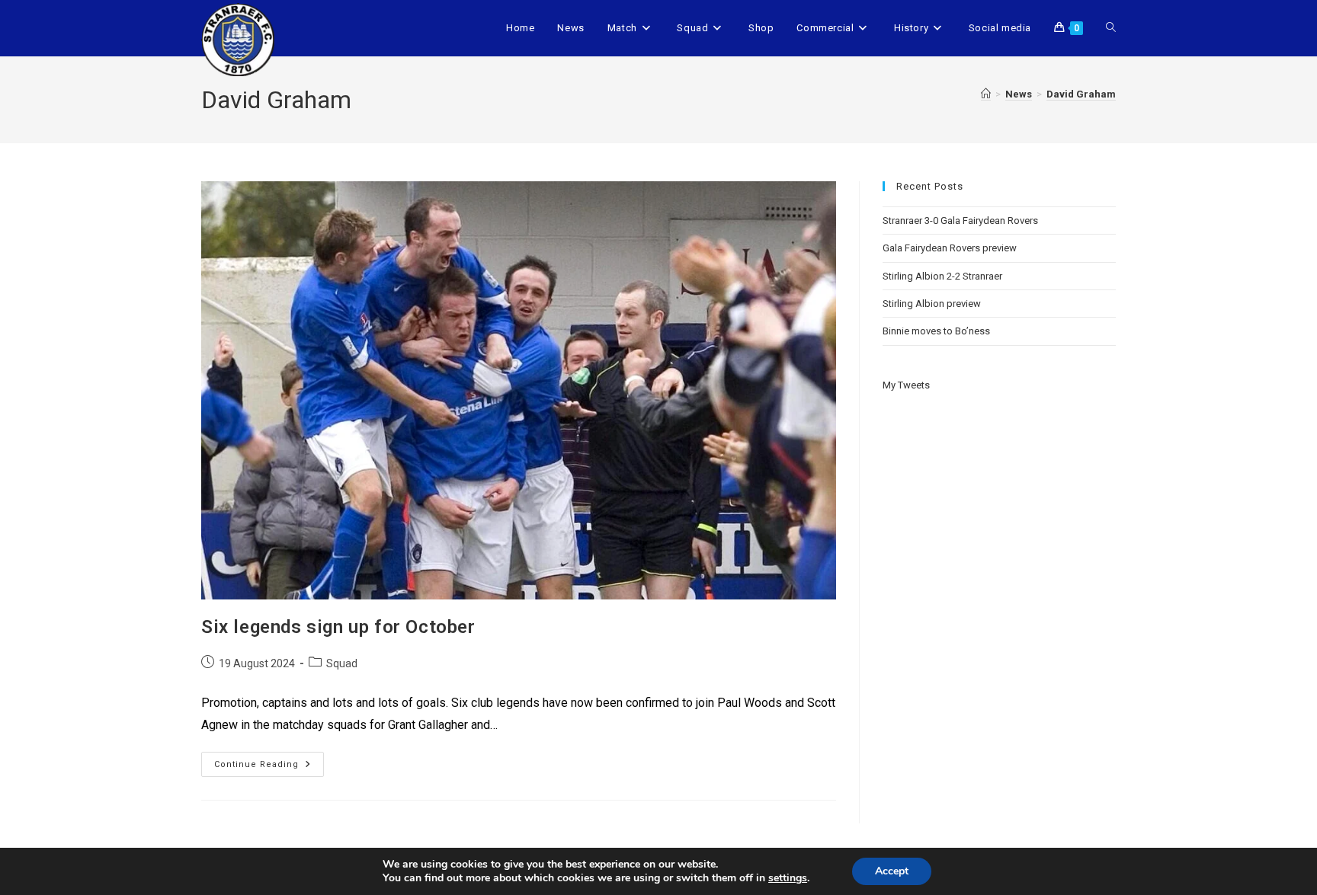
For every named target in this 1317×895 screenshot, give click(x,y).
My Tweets (906, 385)
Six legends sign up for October (338, 627)
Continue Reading (269, 760)
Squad (341, 663)
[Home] (986, 94)
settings (787, 878)
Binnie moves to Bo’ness (936, 331)
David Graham (1081, 94)
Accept (891, 871)
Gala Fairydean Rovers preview (950, 248)
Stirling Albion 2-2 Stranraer (942, 276)
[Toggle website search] (1110, 28)
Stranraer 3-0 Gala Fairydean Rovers (960, 220)
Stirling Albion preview (932, 303)
